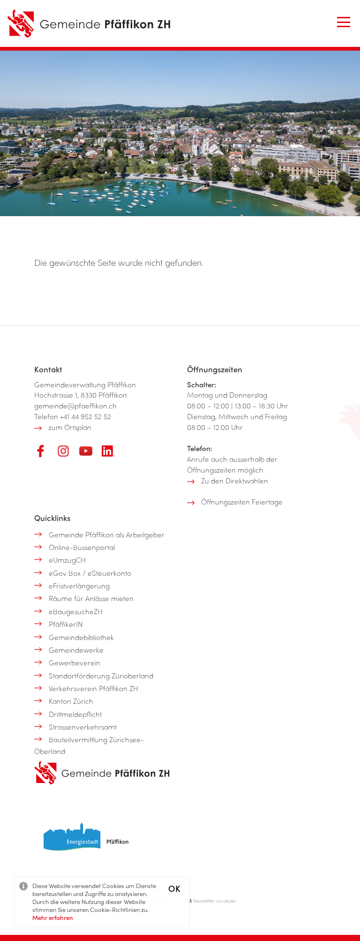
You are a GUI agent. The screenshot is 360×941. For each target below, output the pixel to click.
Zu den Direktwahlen (234, 480)
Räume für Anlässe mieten (91, 598)
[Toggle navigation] (344, 22)
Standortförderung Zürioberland (101, 675)
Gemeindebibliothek (81, 637)
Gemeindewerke (76, 650)
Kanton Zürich (71, 701)
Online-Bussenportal (82, 547)
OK (174, 888)
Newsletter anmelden (214, 900)
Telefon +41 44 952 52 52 (72, 416)
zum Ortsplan (69, 427)
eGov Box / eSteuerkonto (90, 573)
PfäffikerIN (66, 624)
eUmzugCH (67, 560)
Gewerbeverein (74, 662)
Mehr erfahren (52, 917)
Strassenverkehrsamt (83, 727)
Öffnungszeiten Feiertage (242, 502)
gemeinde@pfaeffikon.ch (75, 405)
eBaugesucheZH (76, 611)
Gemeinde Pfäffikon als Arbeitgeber (107, 534)
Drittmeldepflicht (75, 714)
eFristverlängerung (79, 585)
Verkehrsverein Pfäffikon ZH (93, 688)
